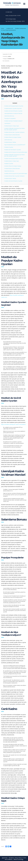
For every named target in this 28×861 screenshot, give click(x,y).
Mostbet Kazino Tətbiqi (10, 142)
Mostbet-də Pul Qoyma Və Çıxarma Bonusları (15, 152)
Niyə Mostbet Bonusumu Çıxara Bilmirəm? (14, 144)
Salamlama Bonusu (9, 116)
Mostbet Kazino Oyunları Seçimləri (13, 108)
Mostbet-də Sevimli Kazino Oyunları (13, 111)
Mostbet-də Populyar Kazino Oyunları (13, 106)
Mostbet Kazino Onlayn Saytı (11, 125)
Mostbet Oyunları (8, 147)
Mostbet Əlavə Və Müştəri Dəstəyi (12, 137)
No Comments (6, 61)
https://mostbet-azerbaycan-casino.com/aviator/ (13, 424)
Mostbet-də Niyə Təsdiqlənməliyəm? (13, 121)
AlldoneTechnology (18, 859)
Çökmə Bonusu (8, 139)
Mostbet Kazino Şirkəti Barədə (12, 134)
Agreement (4, 858)
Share (2, 846)
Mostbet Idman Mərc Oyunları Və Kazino (14, 132)
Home (2, 28)
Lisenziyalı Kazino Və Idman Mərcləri (13, 113)
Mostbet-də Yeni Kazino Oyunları (12, 149)
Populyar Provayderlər (10, 118)
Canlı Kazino (7, 123)
